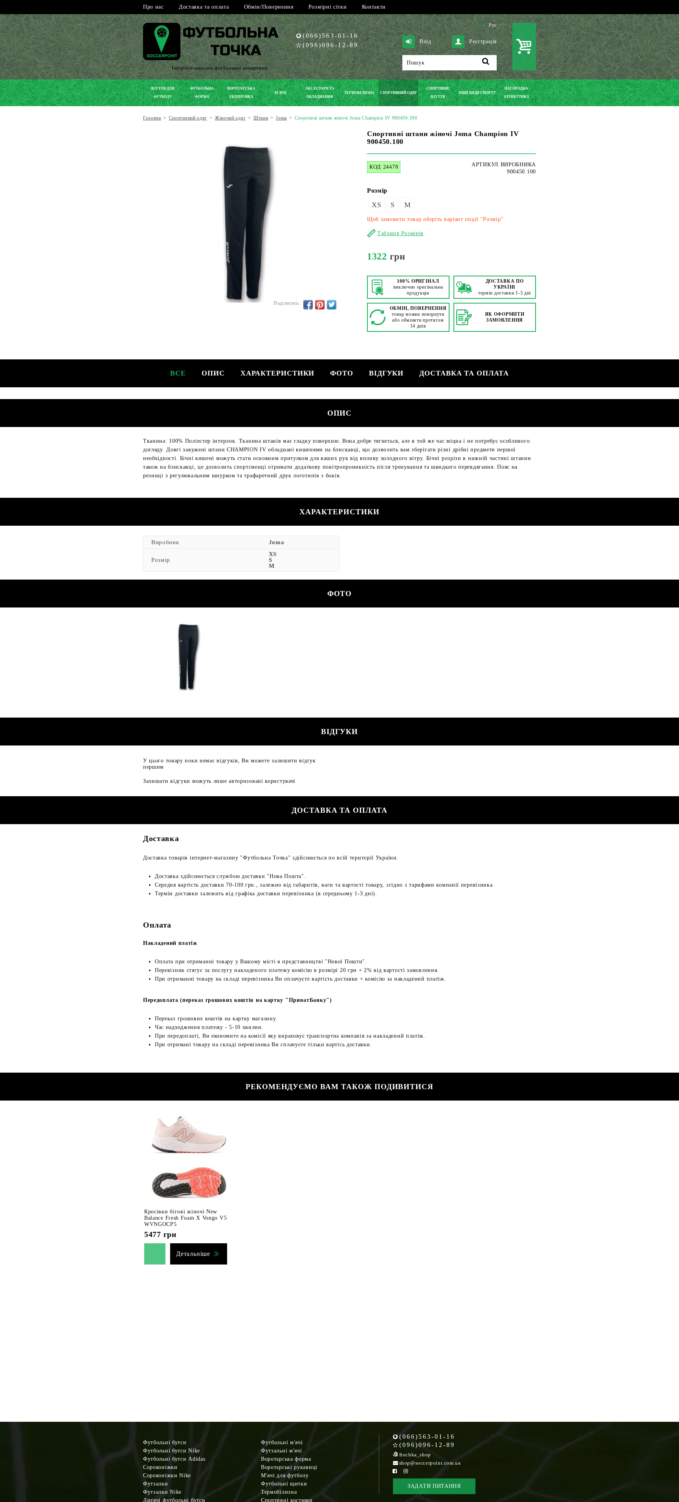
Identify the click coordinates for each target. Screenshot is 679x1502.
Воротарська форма (286, 1459)
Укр (480, 25)
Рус (493, 25)
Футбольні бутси (165, 1442)
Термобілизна (279, 1492)
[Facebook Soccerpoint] (394, 1471)
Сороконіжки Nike (167, 1475)
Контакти (374, 7)
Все (178, 373)
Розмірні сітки (327, 7)
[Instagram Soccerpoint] (405, 1471)
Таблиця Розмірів (400, 233)
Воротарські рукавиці (289, 1467)
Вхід (425, 41)
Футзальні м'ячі (281, 1451)
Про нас (153, 7)
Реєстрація (483, 41)
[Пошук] (486, 62)
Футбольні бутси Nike (171, 1451)
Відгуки (386, 373)
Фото (341, 373)
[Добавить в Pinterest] (320, 304)
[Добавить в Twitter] (331, 304)
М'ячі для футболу (285, 1475)
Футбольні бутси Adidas (174, 1459)
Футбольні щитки (284, 1484)
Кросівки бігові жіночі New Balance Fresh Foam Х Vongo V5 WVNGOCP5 (185, 1218)
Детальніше (193, 1253)
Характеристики (277, 373)
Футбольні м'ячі (282, 1442)
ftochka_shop (415, 1455)
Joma (276, 542)
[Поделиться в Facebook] (308, 304)
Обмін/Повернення (269, 7)
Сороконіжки (160, 1467)
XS (376, 205)
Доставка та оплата (204, 7)
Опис (213, 373)
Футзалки (155, 1484)
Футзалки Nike (162, 1492)
